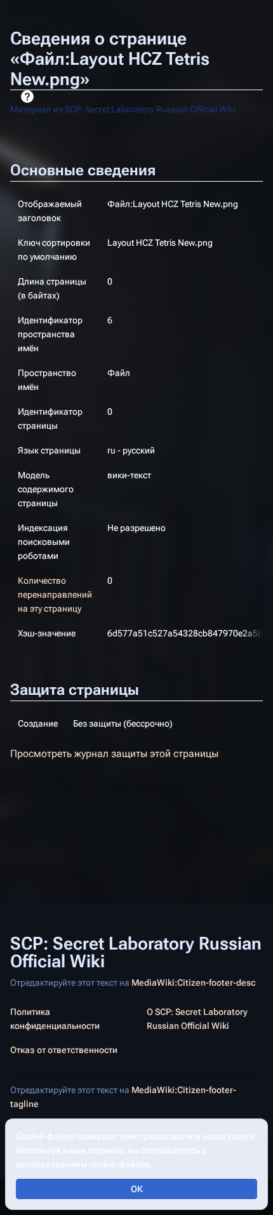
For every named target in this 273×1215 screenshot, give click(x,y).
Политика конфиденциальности (55, 1019)
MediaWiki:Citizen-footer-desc (193, 982)
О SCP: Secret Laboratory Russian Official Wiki (197, 1019)
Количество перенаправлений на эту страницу (55, 594)
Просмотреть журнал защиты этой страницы (114, 754)
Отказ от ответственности (63, 1050)
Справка (27, 96)
